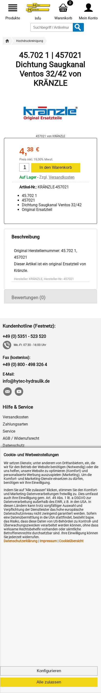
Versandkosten (62, 177)
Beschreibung (26, 237)
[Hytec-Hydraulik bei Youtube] (18, 392)
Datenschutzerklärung (21, 541)
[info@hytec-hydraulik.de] (7, 392)
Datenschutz (14, 445)
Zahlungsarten (15, 424)
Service (9, 431)
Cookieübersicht (71, 541)
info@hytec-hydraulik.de (26, 381)
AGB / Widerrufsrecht (21, 438)
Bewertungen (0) (29, 297)
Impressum (48, 541)
